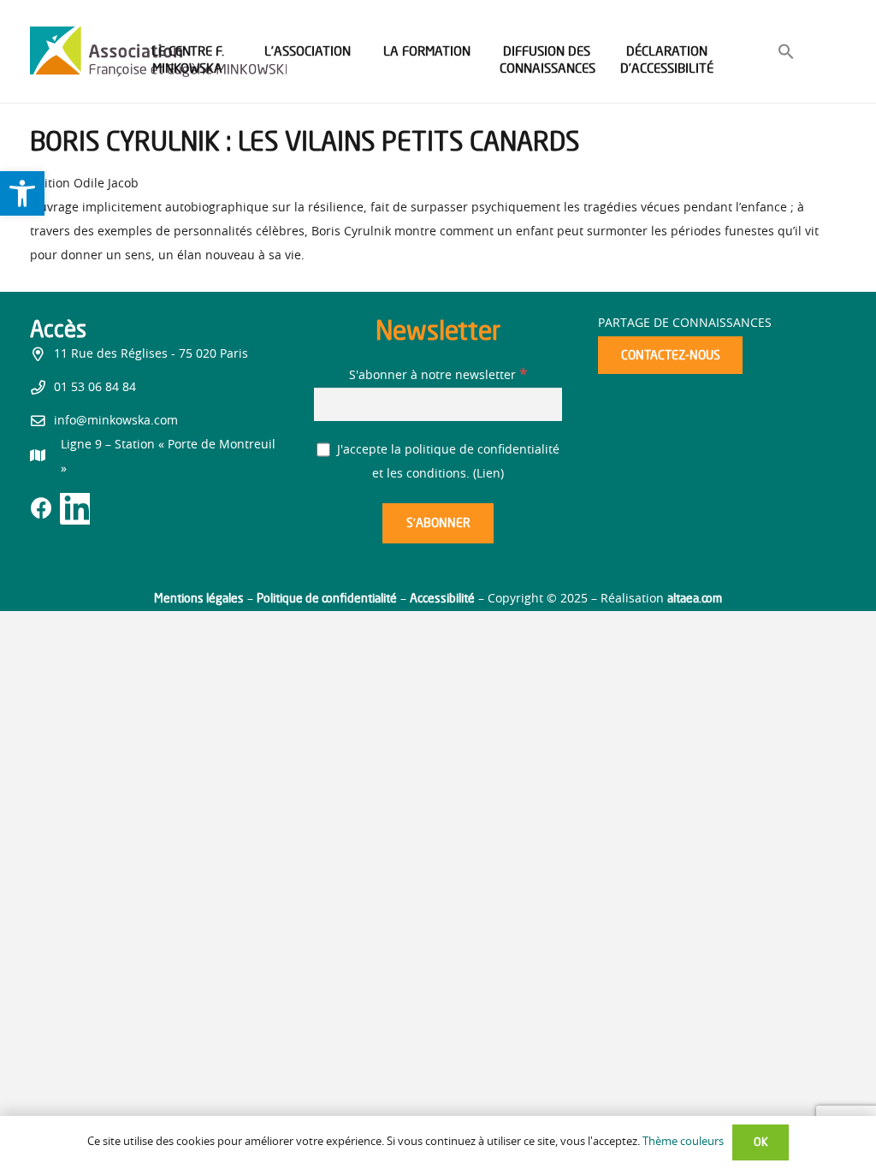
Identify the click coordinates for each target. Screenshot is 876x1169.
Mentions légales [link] (199, 597)
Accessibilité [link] (442, 597)
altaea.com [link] (694, 597)
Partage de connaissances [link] (685, 323)
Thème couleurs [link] (683, 1142)
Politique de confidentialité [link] (327, 597)
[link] (22, 193)
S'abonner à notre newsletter (438, 376)
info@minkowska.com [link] (116, 421)
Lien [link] (488, 474)
